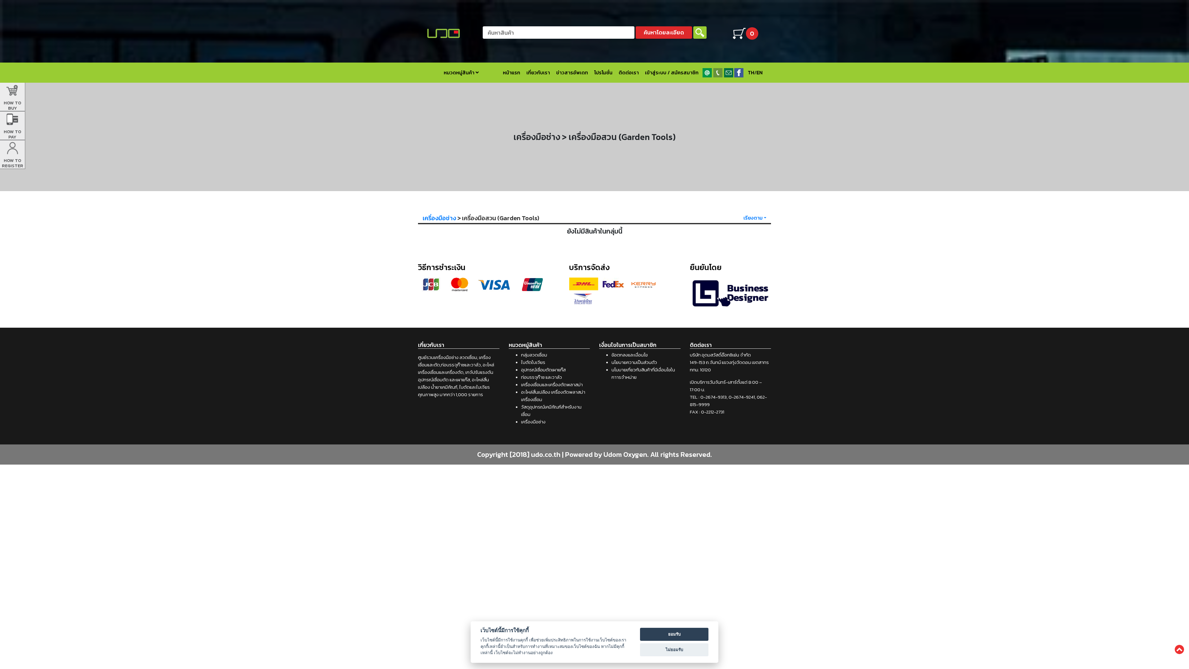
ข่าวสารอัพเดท (572, 72)
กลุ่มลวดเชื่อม (534, 354)
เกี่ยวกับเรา (538, 72)
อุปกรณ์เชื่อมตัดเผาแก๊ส (543, 369)
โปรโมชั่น (603, 72)
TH (751, 72)
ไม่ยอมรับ (674, 649)
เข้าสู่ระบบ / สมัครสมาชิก (672, 72)
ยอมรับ (674, 634)
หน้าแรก (511, 72)
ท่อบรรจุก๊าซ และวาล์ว (541, 377)
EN (759, 72)
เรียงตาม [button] (753, 217)
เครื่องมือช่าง (439, 218)
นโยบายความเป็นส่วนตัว (634, 362)
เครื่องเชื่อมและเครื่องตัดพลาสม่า (552, 384)
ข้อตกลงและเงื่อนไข (630, 354)
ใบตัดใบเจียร (533, 362)
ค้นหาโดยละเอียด (664, 32)
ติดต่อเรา (629, 72)
